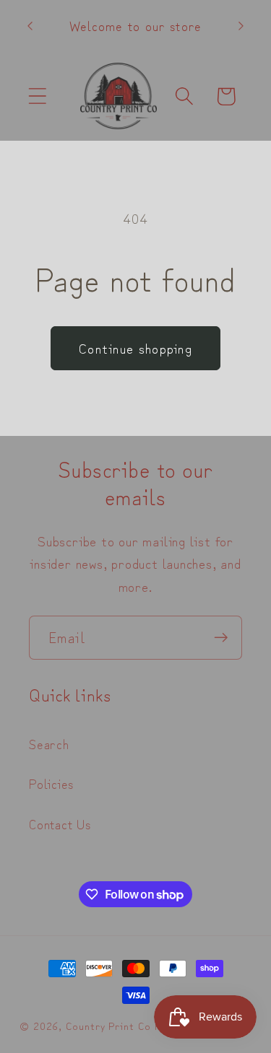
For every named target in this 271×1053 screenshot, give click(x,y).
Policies (51, 783)
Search (49, 743)
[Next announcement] (241, 26)
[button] (37, 96)
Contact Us (60, 823)
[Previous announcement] (30, 26)
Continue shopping (135, 347)
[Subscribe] (220, 638)
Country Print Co (108, 1025)
